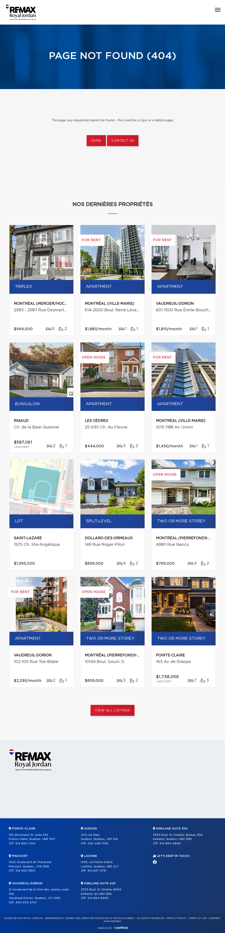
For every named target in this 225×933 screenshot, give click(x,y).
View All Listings (112, 710)
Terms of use (198, 918)
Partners (80, 822)
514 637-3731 (96, 870)
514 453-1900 (25, 870)
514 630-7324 (25, 843)
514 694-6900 (98, 898)
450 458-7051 (97, 843)
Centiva (121, 927)
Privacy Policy (176, 918)
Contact (209, 822)
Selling (143, 822)
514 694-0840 (170, 843)
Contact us (122, 140)
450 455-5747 (26, 902)
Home (96, 140)
